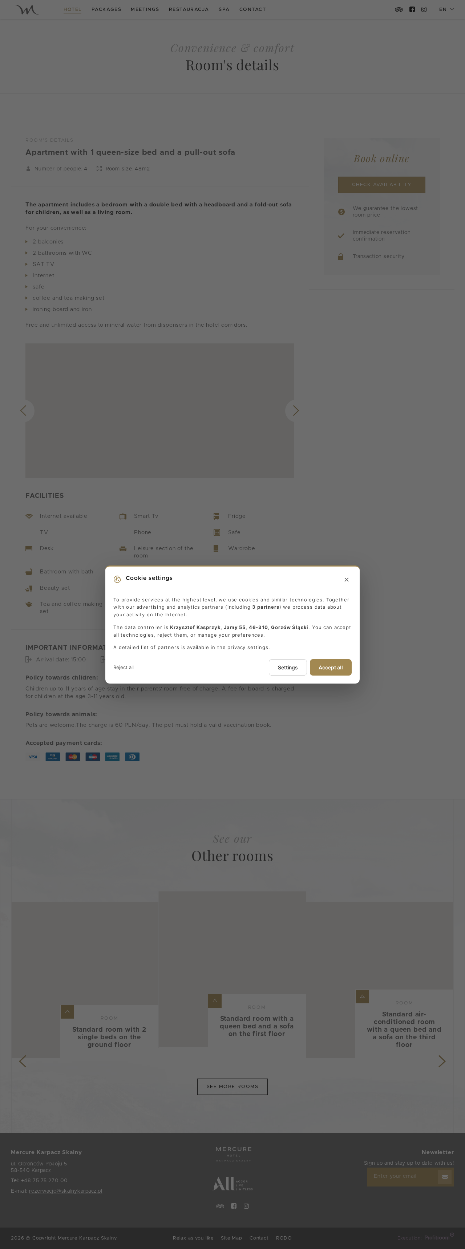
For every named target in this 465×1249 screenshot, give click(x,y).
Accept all (331, 667)
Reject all (123, 667)
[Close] (346, 580)
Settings (288, 667)
